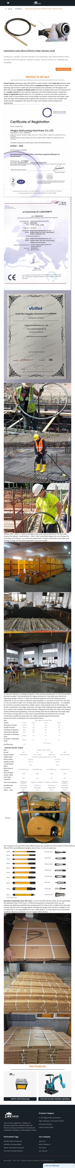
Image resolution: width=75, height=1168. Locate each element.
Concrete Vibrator (45, 1124)
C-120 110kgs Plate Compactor (50, 1118)
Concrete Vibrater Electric (13, 1151)
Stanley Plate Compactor (13, 1141)
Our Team (42, 1148)
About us (42, 1141)
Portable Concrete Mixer (12, 1144)
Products (18, 9)
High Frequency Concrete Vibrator (51, 1121)
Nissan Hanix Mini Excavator (14, 1148)
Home (10, 9)
